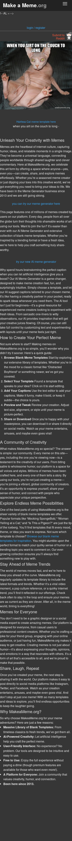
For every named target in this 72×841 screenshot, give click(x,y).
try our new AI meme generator (36, 261)
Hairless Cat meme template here (36, 121)
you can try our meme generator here (36, 203)
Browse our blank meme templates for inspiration (29, 538)
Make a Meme (25, 5)
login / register (36, 28)
